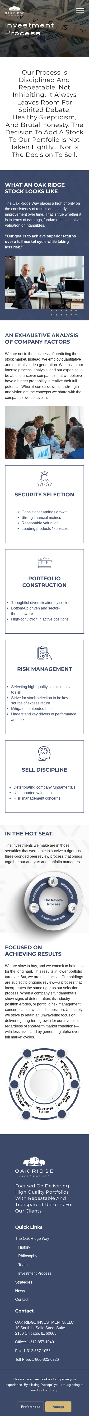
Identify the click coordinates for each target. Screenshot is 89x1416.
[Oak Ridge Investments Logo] (34, 1166)
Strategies (23, 1282)
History (24, 1247)
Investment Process (34, 1273)
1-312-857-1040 (40, 1342)
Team (23, 1264)
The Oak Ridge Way (32, 1238)
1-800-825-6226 (45, 1359)
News (20, 1291)
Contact (21, 1299)
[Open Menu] (80, 11)
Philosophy (27, 1256)
